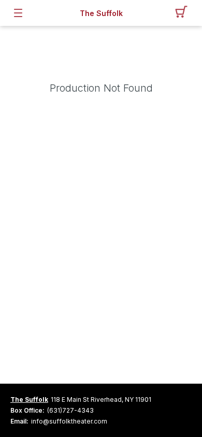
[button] (184, 13)
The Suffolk (101, 13)
